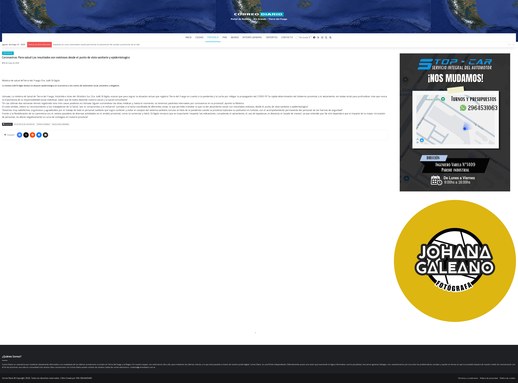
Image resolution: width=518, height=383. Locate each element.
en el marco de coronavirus (24, 124)
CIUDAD (199, 37)
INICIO (188, 37)
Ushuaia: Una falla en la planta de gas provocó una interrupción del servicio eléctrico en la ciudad (95, 44)
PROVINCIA (213, 37)
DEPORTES (271, 37)
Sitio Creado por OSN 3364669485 (76, 378)
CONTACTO (287, 37)
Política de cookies (507, 378)
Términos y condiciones (468, 378)
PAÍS (224, 37)
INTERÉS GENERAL (252, 37)
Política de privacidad (489, 378)
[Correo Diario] (259, 16)
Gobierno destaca (43, 124)
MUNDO (235, 37)
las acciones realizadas (60, 124)
